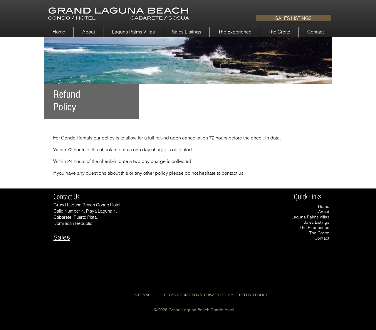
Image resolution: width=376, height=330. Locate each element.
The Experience (314, 227)
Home (323, 206)
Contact (322, 238)
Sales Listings (316, 222)
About (323, 211)
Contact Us (66, 196)
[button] (88, 32)
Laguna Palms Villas (310, 217)
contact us (233, 173)
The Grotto (319, 232)
